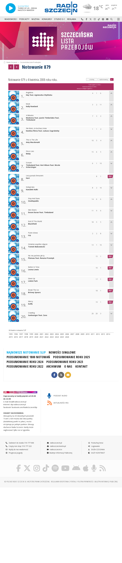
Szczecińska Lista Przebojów (30, 62)
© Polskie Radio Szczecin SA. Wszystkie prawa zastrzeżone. (27, 481)
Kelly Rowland (32, 107)
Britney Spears (34, 293)
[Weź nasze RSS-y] (102, 465)
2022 (46, 337)
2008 (77, 334)
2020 (36, 337)
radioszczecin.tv (55, 449)
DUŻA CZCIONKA (98, 449)
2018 (26, 337)
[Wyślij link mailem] (68, 375)
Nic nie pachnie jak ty (36, 256)
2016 (16, 337)
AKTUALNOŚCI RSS (61, 403)
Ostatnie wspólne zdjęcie (37, 244)
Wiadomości (11, 19)
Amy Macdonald (33, 142)
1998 (26, 334)
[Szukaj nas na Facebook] (18, 465)
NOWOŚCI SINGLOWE (62, 352)
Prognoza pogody (15, 453)
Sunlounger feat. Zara (37, 315)
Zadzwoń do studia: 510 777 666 (21, 443)
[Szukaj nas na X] (27, 465)
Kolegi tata (30, 187)
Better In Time (33, 267)
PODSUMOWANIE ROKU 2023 (64, 362)
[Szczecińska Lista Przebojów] (61, 41)
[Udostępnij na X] (61, 375)
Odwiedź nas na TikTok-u (99, 19)
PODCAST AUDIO (60, 396)
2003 (52, 334)
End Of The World (35, 221)
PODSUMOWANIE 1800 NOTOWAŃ (28, 357)
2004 (57, 334)
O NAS (68, 366)
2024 (57, 337)
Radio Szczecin (12, 62)
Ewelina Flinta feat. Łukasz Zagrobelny (42, 131)
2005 (62, 334)
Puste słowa (33, 233)
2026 (67, 337)
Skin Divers (32, 210)
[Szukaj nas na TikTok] (45, 465)
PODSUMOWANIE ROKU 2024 (25, 362)
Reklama (71, 19)
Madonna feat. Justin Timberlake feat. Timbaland (42, 119)
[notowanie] (20, 392)
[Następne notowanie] (16, 66)
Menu (118, 19)
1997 (21, 334)
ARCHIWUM (53, 366)
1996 (16, 334)
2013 (103, 334)
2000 (36, 334)
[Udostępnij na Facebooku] (54, 375)
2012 (98, 334)
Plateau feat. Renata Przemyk (41, 258)
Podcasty (24, 19)
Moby (28, 154)
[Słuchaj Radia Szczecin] (11, 8)
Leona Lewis (33, 270)
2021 (41, 337)
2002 (46, 334)
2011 (93, 334)
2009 (82, 334)
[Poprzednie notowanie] (10, 66)
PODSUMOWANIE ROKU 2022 (25, 366)
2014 (108, 334)
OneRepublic (33, 201)
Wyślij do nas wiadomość (107, 19)
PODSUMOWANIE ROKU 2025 (71, 357)
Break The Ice (33, 290)
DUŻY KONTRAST (98, 453)
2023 (52, 337)
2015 (11, 337)
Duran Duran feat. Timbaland (40, 212)
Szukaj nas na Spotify (103, 19)
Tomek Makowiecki (36, 247)
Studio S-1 (59, 19)
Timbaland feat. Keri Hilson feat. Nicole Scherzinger (43, 166)
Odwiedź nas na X (91, 19)
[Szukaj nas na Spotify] (55, 465)
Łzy (29, 235)
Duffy (30, 304)
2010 (87, 334)
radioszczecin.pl (55, 443)
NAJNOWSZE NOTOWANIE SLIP (26, 352)
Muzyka (35, 19)
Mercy (30, 301)
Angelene (29, 93)
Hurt (28, 178)
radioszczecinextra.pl (57, 446)
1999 (31, 334)
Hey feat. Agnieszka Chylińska (39, 95)
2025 (62, 337)
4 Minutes (30, 115)
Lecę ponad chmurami (34, 176)
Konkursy (47, 19)
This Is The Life (32, 140)
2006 (67, 334)
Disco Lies (30, 151)
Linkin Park (33, 281)
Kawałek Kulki (32, 190)
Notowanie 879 (36, 67)
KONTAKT (81, 366)
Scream (29, 163)
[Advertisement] (32, 507)
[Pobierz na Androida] (76, 465)
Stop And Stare (34, 199)
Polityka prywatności (85, 481)
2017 (21, 337)
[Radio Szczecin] (61, 8)
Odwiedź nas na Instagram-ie (95, 19)
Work (28, 104)
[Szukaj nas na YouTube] (65, 465)
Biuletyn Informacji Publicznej (60, 453)
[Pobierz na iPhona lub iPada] (86, 465)
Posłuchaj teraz (97, 443)
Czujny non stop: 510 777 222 (20, 446)
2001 (41, 334)
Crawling (31, 313)
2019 (31, 337)
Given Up (31, 279)
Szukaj (111, 19)
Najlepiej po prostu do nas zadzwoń (82, 19)
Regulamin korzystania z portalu (64, 481)
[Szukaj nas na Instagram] (36, 465)
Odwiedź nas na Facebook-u (86, 19)
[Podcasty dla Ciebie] (94, 465)
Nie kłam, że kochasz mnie (36, 128)
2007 (72, 334)
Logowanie (95, 446)
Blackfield (32, 224)
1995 (11, 334)
